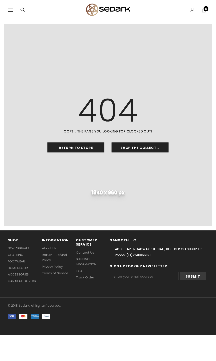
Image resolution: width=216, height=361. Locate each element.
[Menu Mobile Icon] (10, 9)
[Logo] (108, 9)
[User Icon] (192, 10)
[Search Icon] (22, 10)
